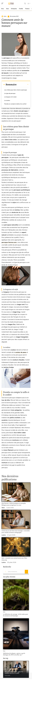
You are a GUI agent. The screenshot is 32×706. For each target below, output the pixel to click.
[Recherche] (25, 3)
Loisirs (4, 535)
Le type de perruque (9, 93)
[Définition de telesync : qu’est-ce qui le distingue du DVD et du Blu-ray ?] (16, 633)
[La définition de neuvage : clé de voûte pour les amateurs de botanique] (16, 594)
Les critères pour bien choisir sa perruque (15, 90)
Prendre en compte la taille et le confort (15, 104)
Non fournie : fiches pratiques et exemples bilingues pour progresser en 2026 (14, 504)
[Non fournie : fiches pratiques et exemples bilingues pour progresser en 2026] (16, 492)
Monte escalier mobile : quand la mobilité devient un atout (14, 672)
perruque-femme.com (9, 242)
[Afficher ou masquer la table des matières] (22, 84)
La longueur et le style (10, 97)
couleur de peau (20, 352)
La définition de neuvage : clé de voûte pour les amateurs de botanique (15, 615)
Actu (4, 612)
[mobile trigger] (3, 3)
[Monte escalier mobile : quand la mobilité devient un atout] (16, 669)
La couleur (7, 100)
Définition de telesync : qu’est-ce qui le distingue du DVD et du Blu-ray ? (14, 654)
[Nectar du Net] (11, 3)
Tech (3, 507)
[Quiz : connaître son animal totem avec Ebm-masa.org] (16, 546)
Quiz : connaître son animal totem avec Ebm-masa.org (14, 559)
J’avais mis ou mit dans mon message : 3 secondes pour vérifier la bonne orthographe (16, 531)
